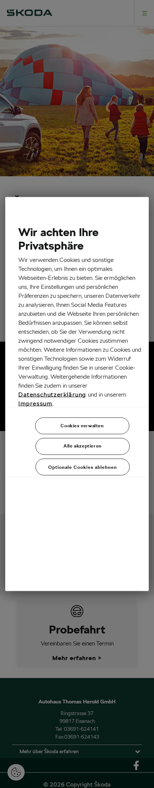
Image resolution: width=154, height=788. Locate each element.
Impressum (35, 403)
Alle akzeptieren (83, 445)
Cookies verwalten (82, 425)
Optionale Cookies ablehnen (82, 467)
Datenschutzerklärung (52, 394)
